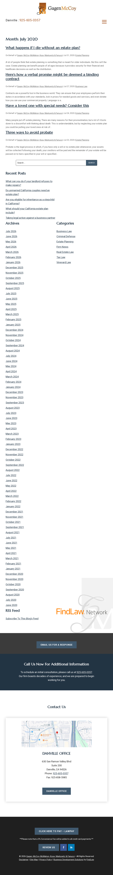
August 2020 (13, 594)
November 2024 (14, 335)
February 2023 (13, 439)
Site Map (34, 859)
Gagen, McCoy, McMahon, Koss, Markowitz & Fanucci (40, 55)
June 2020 (11, 605)
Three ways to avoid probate (29, 132)
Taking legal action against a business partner (30, 217)
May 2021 (11, 548)
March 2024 (12, 376)
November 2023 (14, 397)
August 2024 (13, 350)
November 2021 (14, 516)
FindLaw (90, 859)
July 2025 (11, 293)
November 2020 (14, 579)
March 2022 (12, 496)
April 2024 (11, 371)
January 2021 (13, 568)
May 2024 (11, 366)
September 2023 (15, 402)
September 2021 (15, 527)
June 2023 (11, 418)
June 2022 (11, 480)
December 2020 (14, 573)
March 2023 (12, 433)
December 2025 (14, 267)
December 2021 (14, 511)
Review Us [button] (49, 847)
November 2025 (14, 272)
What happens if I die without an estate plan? (43, 47)
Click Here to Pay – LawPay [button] (56, 831)
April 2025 (11, 309)
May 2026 (11, 241)
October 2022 (13, 459)
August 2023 (13, 407)
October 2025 (13, 278)
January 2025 (13, 324)
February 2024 (13, 381)
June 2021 (11, 542)
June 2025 (11, 298)
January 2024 (13, 387)
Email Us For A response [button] (56, 645)
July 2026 (11, 231)
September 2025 (15, 283)
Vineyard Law (64, 262)
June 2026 (11, 236)
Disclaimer (23, 859)
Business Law (81, 86)
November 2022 (14, 454)
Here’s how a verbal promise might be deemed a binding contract (52, 76)
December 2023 (14, 392)
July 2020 (11, 599)
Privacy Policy (46, 859)
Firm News (62, 246)
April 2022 (11, 490)
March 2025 (12, 314)
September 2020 (15, 589)
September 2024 (15, 345)
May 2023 (11, 423)
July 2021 (11, 537)
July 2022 (11, 475)
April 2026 (11, 246)
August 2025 (13, 288)
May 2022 (11, 485)
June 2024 (11, 361)
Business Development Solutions (68, 859)
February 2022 (13, 501)
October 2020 (13, 584)
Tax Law (61, 257)
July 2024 (11, 355)
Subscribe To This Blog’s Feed (22, 618)
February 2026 (13, 257)
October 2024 (13, 340)
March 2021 (12, 558)
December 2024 (14, 329)
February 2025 (13, 319)
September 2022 (15, 465)
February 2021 (13, 563)
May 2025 (11, 304)
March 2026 (12, 252)
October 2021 (13, 522)
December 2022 (14, 449)
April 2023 (11, 428)
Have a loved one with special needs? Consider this (47, 105)
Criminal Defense (66, 236)
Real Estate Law (65, 252)
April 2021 (11, 553)
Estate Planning (82, 55)
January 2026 (13, 262)
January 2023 (13, 444)
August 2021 (13, 532)
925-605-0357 (29, 20)
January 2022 (13, 506)
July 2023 (11, 413)
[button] (104, 21)
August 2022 (13, 470)
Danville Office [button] (56, 791)
